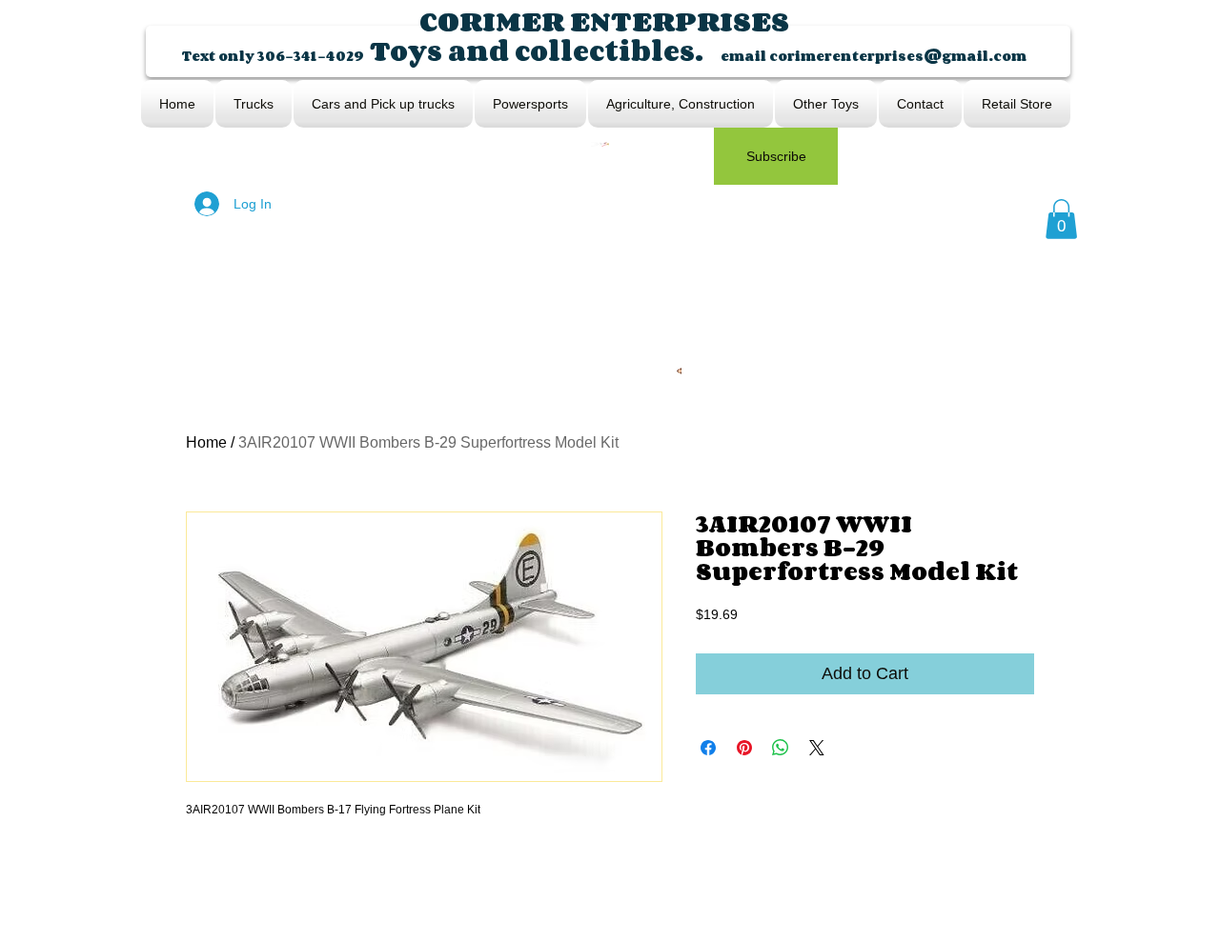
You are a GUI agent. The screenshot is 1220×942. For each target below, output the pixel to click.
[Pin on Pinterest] (744, 747)
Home (206, 442)
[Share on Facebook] (708, 747)
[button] (1061, 219)
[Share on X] (816, 747)
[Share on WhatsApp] (780, 747)
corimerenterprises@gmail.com (898, 56)
